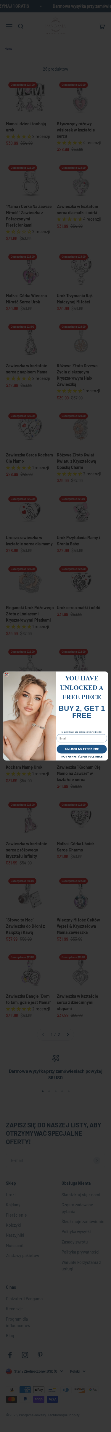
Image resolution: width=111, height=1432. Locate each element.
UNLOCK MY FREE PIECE (82, 749)
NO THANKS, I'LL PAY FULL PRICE (81, 757)
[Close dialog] (6, 674)
